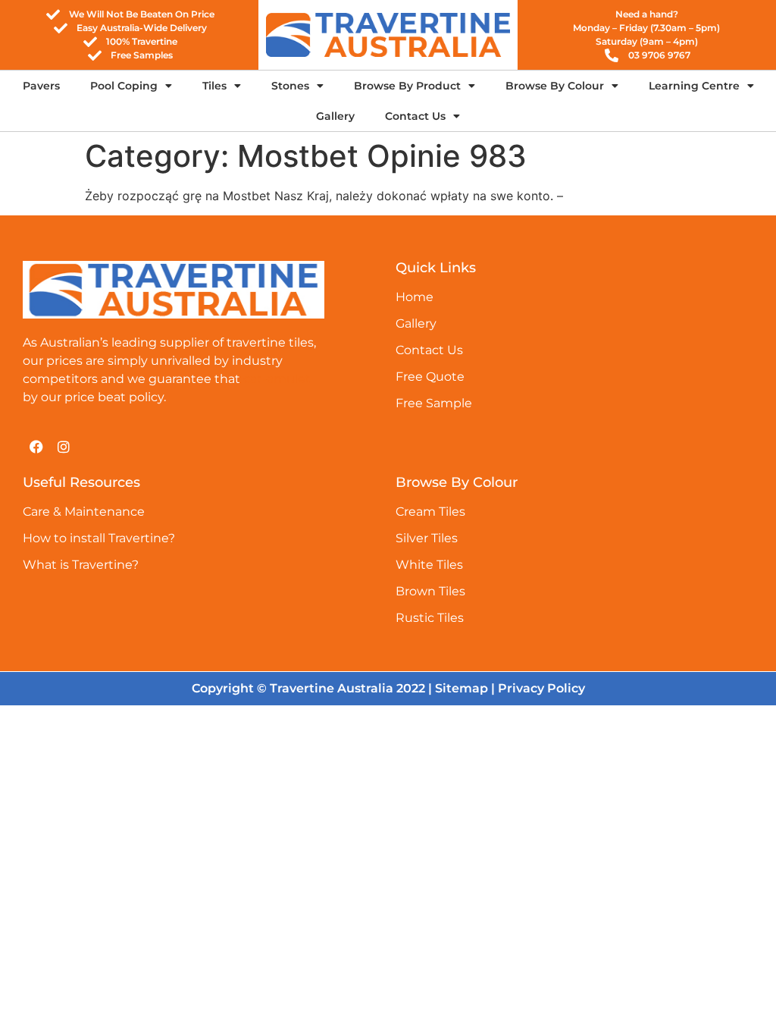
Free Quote (430, 376)
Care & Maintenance (84, 511)
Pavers (41, 86)
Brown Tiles (430, 591)
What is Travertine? (81, 564)
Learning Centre (694, 86)
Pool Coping (124, 86)
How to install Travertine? (99, 538)
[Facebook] (36, 446)
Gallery (335, 116)
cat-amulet (277, 379)
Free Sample (434, 403)
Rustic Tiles (430, 618)
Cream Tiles (430, 511)
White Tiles (429, 564)
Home (414, 297)
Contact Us (415, 116)
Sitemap (461, 688)
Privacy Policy (541, 688)
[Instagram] (63, 446)
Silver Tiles (427, 538)
